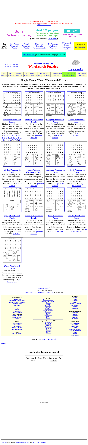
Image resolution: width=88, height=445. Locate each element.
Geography (75, 315)
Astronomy (48, 322)
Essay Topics (17, 324)
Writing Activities (17, 327)
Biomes (48, 303)
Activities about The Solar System (80, 46)
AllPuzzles (4, 74)
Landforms (48, 328)
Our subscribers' (29, 55)
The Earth (48, 324)
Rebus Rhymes (17, 317)
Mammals (48, 312)
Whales (48, 318)
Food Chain (48, 309)
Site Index (17, 305)
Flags (75, 314)
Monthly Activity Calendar (17, 302)
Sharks (48, 316)
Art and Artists (75, 323)
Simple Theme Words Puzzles (69, 74)
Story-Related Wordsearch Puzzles (14, 46)
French (75, 299)
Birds (48, 304)
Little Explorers (17, 312)
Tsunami (48, 331)
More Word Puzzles (11, 64)
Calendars (75, 324)
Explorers (75, 312)
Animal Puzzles (19, 74)
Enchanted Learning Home (17, 300)
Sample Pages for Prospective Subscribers (39, 292)
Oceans (48, 330)
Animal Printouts (48, 300)
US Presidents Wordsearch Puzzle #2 (53, 46)
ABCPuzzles (11, 74)
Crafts (17, 309)
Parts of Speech (17, 329)
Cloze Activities (17, 323)
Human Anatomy (48, 310)
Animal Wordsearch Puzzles (26, 46)
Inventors (75, 317)
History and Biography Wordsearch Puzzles (39, 46)
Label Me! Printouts (75, 330)
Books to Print (17, 303)
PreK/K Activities (17, 315)
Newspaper (17, 326)
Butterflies (48, 306)
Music (75, 334)
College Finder (75, 326)
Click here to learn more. (44, 25)
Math (75, 332)
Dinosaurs (48, 307)
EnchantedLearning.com (43, 63)
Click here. (52, 39)
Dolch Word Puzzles (81, 74)
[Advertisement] (44, 9)
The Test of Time (17, 334)
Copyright (4, 442)
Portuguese (75, 305)
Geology (48, 325)
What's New (17, 299)
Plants (48, 313)
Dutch (75, 297)
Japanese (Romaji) (75, 303)
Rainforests (48, 315)
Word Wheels (75, 335)
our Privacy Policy (49, 339)
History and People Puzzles (44, 74)
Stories (17, 318)
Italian (75, 302)
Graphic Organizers (75, 329)
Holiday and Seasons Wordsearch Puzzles (66, 46)
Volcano (48, 333)
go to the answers (36, 136)
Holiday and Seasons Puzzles (30, 74)
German (75, 300)
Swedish (75, 308)
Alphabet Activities (11, 66)
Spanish (75, 306)
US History (75, 318)
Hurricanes (48, 327)
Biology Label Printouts (48, 301)
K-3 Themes (17, 311)
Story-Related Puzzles (56, 74)
